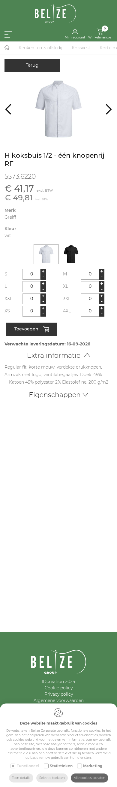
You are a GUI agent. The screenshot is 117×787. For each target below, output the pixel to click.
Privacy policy (58, 694)
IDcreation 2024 (58, 681)
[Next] (108, 109)
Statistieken (61, 766)
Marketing (92, 766)
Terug (32, 65)
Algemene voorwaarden (59, 700)
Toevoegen (26, 328)
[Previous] (8, 109)
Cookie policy (59, 688)
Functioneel (27, 766)
